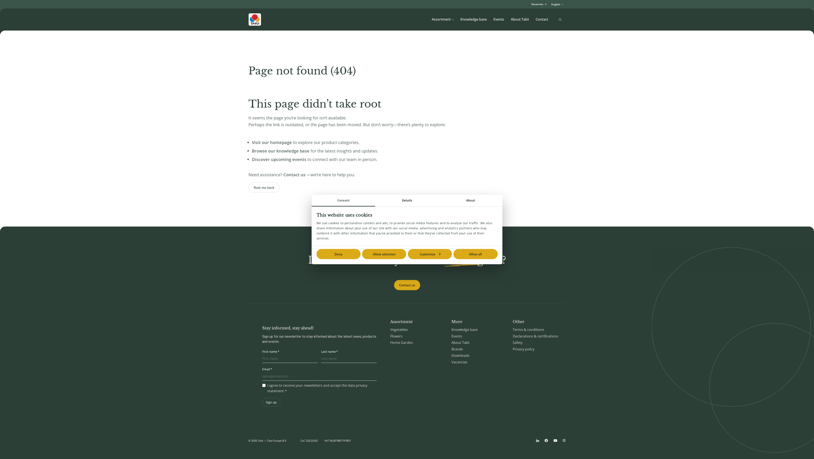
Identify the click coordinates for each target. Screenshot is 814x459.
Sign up (271, 402)
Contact (542, 19)
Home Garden (401, 342)
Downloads (461, 355)
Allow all (475, 254)
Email (266, 369)
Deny (338, 254)
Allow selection (384, 254)
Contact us (407, 285)
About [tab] (470, 200)
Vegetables (399, 329)
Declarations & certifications (535, 336)
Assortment (441, 19)
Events (498, 19)
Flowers (396, 336)
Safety (518, 342)
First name (269, 352)
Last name (328, 352)
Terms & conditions (528, 329)
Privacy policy (523, 349)
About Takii (520, 19)
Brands (457, 349)
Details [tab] (407, 200)
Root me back (264, 187)
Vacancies (459, 362)
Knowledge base (473, 19)
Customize (427, 254)
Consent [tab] (343, 200)
